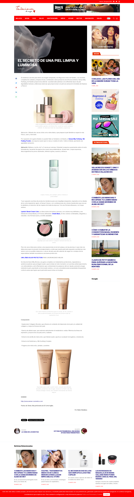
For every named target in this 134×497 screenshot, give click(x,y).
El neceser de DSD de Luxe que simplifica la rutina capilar (79, 473)
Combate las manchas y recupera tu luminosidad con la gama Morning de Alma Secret (104, 201)
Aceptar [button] (106, 494)
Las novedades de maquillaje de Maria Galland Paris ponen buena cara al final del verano (106, 475)
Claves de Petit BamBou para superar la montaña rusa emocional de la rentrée (104, 263)
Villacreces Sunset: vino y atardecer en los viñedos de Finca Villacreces (105, 169)
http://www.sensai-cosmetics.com (32, 401)
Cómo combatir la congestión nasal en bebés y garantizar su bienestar (105, 232)
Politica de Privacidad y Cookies (92, 494)
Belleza (24, 420)
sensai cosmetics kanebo (36, 420)
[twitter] (116, 1)
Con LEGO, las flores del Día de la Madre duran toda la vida (106, 81)
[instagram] (119, 1)
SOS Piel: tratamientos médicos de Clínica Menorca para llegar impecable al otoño (51, 474)
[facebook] (113, 1)
